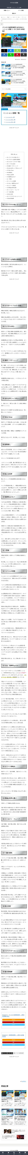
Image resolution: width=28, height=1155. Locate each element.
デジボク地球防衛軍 (19, 1053)
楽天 (13, 1022)
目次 (12, 154)
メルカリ (13, 1024)
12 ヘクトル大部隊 (11, 181)
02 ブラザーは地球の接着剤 (13, 159)
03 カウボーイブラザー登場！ (14, 161)
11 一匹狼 (9, 179)
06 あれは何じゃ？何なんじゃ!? (14, 168)
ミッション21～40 (10, 119)
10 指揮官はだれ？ (11, 176)
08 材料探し (10, 172)
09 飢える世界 (10, 174)
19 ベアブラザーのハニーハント (14, 196)
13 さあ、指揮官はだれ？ (13, 183)
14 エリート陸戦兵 (11, 185)
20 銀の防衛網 (10, 198)
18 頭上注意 (10, 194)
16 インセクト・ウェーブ (13, 189)
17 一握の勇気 (10, 192)
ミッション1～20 (10, 117)
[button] (24, 55)
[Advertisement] (14, 139)
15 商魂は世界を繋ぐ (12, 187)
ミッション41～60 (10, 122)
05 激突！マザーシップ (12, 166)
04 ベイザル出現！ (11, 163)
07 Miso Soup (10, 170)
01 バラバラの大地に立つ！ (13, 157)
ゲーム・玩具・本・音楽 (8, 1053)
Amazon (13, 1019)
